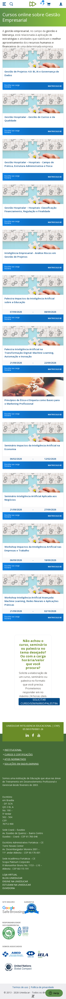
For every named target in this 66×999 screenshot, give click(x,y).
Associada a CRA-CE (30, 954)
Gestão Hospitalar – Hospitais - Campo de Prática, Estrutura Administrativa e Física (29, 164)
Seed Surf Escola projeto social (23, 933)
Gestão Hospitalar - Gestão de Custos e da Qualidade (29, 118)
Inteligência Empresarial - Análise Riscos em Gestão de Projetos (30, 254)
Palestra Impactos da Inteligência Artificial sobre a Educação (29, 300)
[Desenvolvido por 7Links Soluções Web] (33, 995)
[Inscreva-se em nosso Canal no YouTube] (38, 735)
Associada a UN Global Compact (18, 967)
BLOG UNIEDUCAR (12, 878)
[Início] (33, 4)
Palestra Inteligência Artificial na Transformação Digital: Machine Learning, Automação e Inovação (29, 353)
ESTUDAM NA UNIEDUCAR (16, 884)
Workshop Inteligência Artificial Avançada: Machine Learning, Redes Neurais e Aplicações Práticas (31, 601)
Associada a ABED (13, 954)
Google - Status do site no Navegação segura (13, 909)
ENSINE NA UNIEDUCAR (15, 881)
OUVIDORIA (8, 888)
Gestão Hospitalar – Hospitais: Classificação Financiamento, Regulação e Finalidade (30, 209)
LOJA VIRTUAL (9, 874)
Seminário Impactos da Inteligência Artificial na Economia (32, 447)
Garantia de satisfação (31, 909)
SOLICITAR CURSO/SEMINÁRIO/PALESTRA (39, 701)
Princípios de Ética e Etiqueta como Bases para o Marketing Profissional (32, 401)
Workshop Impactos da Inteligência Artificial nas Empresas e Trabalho (32, 548)
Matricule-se (55, 86)
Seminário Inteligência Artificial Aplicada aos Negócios (30, 498)
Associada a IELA (43, 954)
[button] (4, 4)
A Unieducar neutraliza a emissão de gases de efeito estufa (8, 933)
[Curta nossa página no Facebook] (33, 735)
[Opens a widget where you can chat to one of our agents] (54, 993)
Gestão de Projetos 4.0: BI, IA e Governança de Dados (31, 73)
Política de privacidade (42, 987)
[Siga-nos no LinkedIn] (27, 735)
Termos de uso (20, 987)
